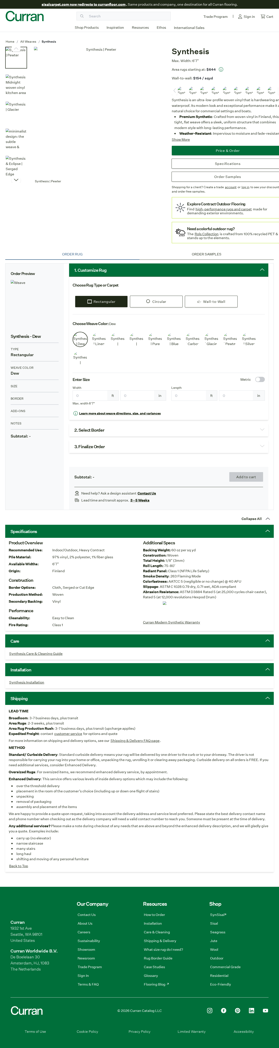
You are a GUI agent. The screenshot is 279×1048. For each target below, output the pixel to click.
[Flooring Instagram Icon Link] (210, 1011)
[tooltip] (221, 69)
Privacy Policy (139, 1031)
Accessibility (244, 1031)
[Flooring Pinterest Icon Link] (238, 1011)
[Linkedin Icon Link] (251, 1011)
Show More (181, 139)
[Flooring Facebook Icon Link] (224, 1011)
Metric (245, 379)
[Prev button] (16, 180)
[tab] (72, 254)
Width (77, 387)
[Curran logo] (24, 16)
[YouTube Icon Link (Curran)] (265, 1011)
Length (176, 387)
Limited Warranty (192, 1031)
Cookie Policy (87, 1031)
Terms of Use (35, 1031)
